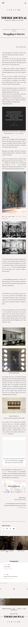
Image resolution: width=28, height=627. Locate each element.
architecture (6, 29)
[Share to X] (7, 528)
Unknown (5, 564)
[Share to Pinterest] (10, 528)
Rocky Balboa (16, 133)
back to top (14, 613)
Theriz (4, 574)
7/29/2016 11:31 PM (7, 578)
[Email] (13, 528)
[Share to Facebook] (3, 528)
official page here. (22, 507)
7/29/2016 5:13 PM (7, 568)
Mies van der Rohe (14, 29)
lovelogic (14, 610)
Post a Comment (3, 583)
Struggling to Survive (14, 34)
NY (20, 29)
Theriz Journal (14, 18)
